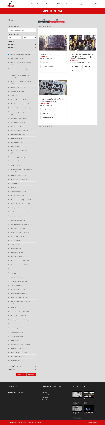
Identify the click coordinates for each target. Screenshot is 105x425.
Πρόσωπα (44, 392)
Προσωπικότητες (77, 70)
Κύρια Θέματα (50, 4)
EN (96, 4)
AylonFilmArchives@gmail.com (15, 392)
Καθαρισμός (20, 375)
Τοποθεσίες (45, 397)
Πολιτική (45, 62)
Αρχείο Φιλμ (30, 4)
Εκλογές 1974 (45, 54)
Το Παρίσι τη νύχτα (88, 412)
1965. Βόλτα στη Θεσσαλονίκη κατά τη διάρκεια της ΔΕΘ (77, 413)
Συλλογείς (60, 4)
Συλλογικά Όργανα (46, 394)
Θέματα (43, 396)
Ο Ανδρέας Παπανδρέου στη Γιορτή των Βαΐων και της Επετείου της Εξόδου (81, 56)
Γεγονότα (44, 399)
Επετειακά (75, 66)
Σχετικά (68, 4)
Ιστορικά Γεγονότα (48, 66)
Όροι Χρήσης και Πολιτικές (34, 422)
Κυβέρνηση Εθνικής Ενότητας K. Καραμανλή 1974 (52, 100)
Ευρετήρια (40, 4)
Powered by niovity (92, 422)
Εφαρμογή (31, 375)
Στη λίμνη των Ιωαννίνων (87, 399)
